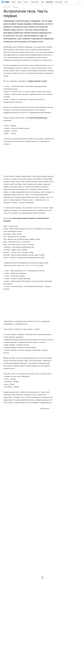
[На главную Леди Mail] (6, 2)
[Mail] (2, 2)
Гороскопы (16, 7)
